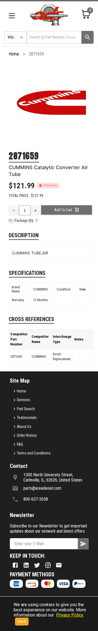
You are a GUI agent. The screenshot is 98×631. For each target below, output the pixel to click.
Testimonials (27, 417)
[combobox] (53, 37)
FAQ (20, 444)
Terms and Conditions (34, 453)
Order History (27, 435)
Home (14, 54)
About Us (24, 426)
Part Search (26, 409)
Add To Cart (63, 210)
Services (23, 400)
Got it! (22, 621)
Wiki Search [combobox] (17, 37)
